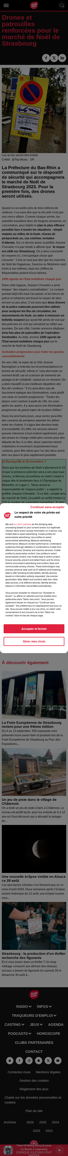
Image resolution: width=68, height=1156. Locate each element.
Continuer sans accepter (47, 507)
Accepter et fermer (34, 629)
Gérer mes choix (34, 641)
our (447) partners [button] (22, 524)
